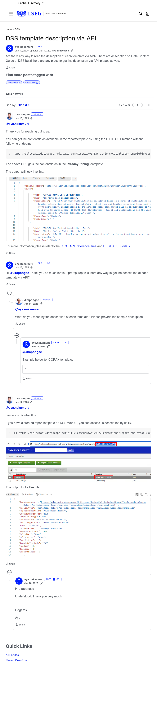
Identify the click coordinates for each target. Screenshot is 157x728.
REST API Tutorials (116, 246)
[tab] (14, 94)
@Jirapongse (19, 272)
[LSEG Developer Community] (41, 14)
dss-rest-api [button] (14, 82)
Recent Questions (16, 660)
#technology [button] (31, 82)
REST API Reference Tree (78, 246)
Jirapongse (63, 50)
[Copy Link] (72, 50)
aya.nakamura (24, 47)
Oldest (23, 105)
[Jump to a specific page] (148, 105)
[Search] (140, 13)
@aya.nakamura (17, 123)
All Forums (12, 655)
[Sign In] (147, 13)
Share (11, 68)
